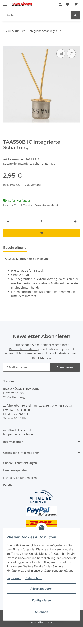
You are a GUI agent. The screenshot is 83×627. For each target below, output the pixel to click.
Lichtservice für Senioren (20, 478)
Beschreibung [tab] (15, 248)
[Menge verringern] (7, 221)
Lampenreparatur (15, 470)
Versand (36, 185)
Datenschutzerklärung (24, 349)
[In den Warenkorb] (6, 43)
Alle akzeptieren (41, 588)
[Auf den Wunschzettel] (71, 53)
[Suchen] (75, 15)
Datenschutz (33, 578)
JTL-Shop (48, 622)
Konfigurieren (41, 600)
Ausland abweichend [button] (46, 205)
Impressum (14, 578)
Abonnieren (65, 367)
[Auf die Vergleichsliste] (60, 53)
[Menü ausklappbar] (5, 2)
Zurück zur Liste (15, 31)
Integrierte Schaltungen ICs (36, 163)
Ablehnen (41, 612)
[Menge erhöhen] (75, 221)
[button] (60, 4)
